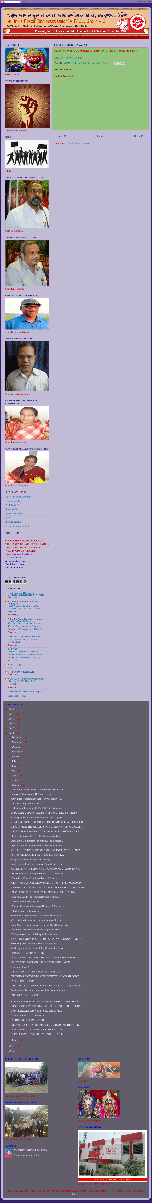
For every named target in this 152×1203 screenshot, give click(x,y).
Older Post (140, 136)
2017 (12, 718)
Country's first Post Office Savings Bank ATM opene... (37, 817)
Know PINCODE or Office (18, 496)
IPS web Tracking (14, 521)
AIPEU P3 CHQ (16, 665)
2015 (12, 728)
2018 (12, 713)
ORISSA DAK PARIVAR (21, 671)
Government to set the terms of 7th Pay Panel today (36, 915)
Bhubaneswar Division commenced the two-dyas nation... (39, 990)
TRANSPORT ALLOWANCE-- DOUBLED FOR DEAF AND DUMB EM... (48, 887)
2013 (12, 1045)
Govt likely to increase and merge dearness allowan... (37, 920)
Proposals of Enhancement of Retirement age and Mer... (38, 789)
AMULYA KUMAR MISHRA (31, 1150)
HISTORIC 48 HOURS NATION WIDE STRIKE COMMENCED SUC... (47, 985)
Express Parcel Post (14, 513)
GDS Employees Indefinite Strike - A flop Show (34, 943)
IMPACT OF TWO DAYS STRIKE (28, 952)
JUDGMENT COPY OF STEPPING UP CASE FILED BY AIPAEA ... (45, 812)
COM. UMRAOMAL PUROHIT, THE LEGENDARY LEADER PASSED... (48, 822)
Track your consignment (17, 525)
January (16, 1040)
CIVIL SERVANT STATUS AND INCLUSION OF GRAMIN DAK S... (46, 868)
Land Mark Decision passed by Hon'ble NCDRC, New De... (40, 924)
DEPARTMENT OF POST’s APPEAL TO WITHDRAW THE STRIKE (45, 1024)
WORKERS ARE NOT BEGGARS (28, 1015)
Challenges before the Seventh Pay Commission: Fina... (38, 948)
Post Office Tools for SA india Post (25, 636)
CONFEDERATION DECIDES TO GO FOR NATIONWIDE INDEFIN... (47, 938)
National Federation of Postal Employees (23, 602)
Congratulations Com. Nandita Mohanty (30, 859)
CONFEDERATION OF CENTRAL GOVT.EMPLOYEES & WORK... (45, 1001)
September (17, 751)
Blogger (76, 1194)
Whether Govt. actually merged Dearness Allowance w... (38, 906)
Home (101, 136)
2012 (12, 1050)
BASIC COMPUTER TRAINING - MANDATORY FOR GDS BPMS (45, 957)
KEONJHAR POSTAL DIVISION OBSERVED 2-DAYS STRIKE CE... (46, 976)
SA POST (12, 649)
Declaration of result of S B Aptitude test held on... (35, 934)
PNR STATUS (12, 505)
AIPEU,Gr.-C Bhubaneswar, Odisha (26, 678)
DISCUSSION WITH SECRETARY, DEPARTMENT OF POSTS (43, 892)
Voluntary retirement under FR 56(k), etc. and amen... (37, 808)
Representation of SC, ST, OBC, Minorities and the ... (37, 836)
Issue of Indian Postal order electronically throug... (35, 896)
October (16, 746)
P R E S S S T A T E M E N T (25, 994)
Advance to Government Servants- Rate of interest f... (37, 840)
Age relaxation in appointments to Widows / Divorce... (37, 845)
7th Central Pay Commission (25, 803)
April (15, 775)
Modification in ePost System (25, 901)
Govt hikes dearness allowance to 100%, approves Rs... (37, 798)
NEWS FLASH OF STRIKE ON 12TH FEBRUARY (36, 971)
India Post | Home (17, 695)
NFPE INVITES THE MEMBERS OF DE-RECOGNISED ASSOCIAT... (46, 826)
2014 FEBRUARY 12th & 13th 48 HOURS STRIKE (36, 1010)
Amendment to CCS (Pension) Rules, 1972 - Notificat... (38, 873)
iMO (7, 517)
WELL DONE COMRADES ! (26, 980)
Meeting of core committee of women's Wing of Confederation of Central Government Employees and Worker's (25, 626)
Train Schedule (12, 500)
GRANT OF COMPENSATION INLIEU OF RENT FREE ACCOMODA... (47, 882)
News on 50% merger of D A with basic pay (32, 794)
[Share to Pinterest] (124, 63)
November (17, 742)
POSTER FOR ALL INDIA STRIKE (29, 1020)
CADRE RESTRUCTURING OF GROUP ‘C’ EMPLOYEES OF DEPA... (46, 850)
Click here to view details (68, 57)
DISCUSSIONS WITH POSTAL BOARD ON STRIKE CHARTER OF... (46, 1006)
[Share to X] (120, 63)
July (14, 761)
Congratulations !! (20, 966)
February (16, 785)
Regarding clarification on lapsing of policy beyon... (36, 929)
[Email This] (115, 63)
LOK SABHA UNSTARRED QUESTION (21, 682)
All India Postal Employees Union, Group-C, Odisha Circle (25, 619)
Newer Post (62, 136)
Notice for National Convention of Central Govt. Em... (37, 864)
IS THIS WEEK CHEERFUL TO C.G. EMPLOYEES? (37, 854)
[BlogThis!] (117, 63)
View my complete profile (26, 1154)
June (14, 766)
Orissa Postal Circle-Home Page (24, 691)
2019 (12, 709)
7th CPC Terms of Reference (25, 910)
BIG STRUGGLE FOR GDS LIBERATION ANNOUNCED (40, 962)
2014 (12, 733)
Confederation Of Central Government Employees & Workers (26, 593)
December (17, 737)
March (15, 780)
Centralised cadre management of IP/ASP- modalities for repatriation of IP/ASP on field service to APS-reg (25, 654)
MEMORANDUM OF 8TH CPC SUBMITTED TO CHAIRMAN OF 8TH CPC (24, 608)
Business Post (11, 509)
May (14, 770)
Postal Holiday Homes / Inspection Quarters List (23, 640)
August (15, 756)
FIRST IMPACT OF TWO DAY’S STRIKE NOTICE (37, 1029)
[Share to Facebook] (122, 63)
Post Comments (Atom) (79, 143)
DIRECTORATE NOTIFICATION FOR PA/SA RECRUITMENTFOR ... (46, 831)
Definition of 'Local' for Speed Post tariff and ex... (35, 878)
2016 (12, 723)
